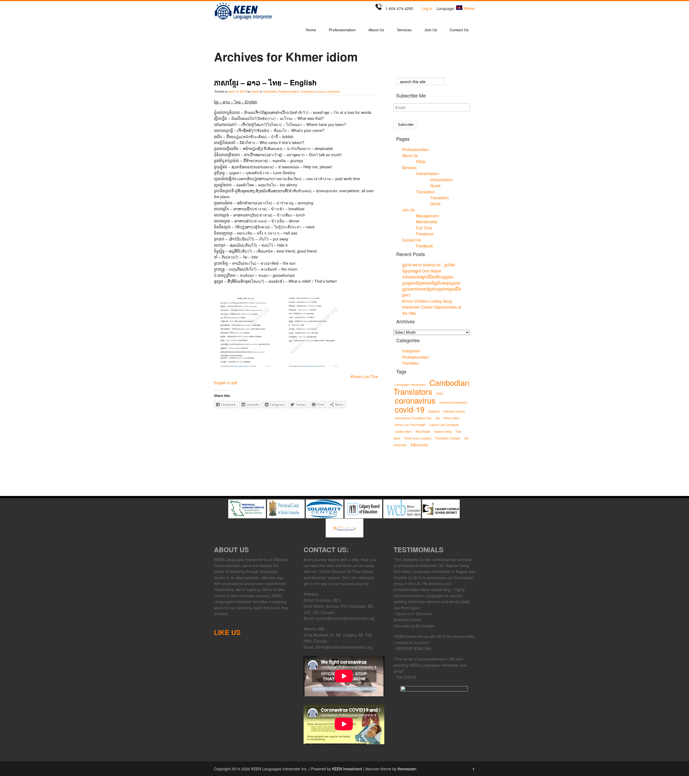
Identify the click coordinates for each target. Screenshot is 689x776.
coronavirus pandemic (453, 402)
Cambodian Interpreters (410, 385)
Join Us (430, 30)
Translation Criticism (447, 438)
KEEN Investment (347, 768)
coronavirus (415, 400)
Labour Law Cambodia (444, 425)
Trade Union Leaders (417, 438)
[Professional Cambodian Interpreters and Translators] (243, 19)
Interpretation (427, 173)
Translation (425, 191)
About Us (376, 30)
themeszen (407, 768)
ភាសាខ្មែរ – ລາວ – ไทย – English (265, 82)
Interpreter (270, 91)
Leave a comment (328, 91)
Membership (426, 221)
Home (311, 30)
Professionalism (342, 30)
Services (404, 30)
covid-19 (409, 409)
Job (437, 418)
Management (427, 215)
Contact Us (459, 30)
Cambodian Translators (431, 387)
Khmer (469, 8)
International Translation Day (413, 418)
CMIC (440, 394)
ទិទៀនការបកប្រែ (419, 445)
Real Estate (423, 431)
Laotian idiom (403, 431)
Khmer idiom (452, 418)
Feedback (424, 246)
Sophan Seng (443, 431)
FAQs (421, 161)
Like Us (227, 632)
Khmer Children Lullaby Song (427, 301)
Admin (255, 91)
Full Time (424, 227)
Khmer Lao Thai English (410, 425)
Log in (427, 8)
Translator (307, 91)
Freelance (424, 233)
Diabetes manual (454, 411)
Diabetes (434, 411)
